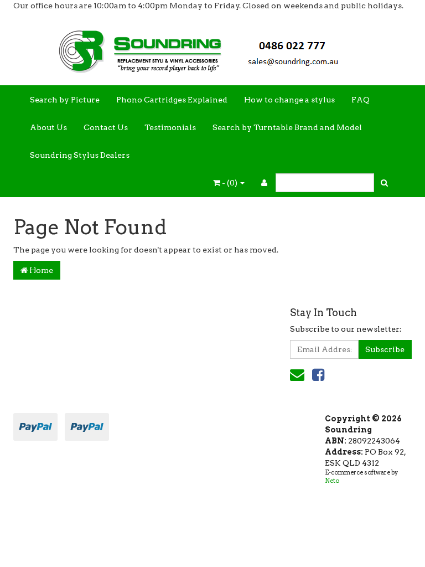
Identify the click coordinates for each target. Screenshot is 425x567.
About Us (48, 127)
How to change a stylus (289, 99)
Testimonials (170, 127)
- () (229, 182)
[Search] (384, 182)
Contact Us (106, 127)
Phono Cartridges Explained (171, 99)
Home (40, 270)
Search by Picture (65, 99)
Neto (332, 480)
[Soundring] (212, 47)
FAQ (360, 99)
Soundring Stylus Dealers (79, 155)
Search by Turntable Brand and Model (287, 127)
